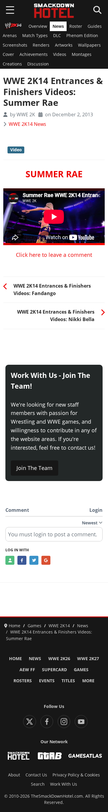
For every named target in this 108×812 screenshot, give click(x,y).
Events (47, 680)
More (88, 680)
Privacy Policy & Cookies (76, 775)
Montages (82, 54)
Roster (75, 26)
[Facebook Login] (21, 560)
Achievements (34, 54)
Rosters (23, 680)
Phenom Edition (82, 35)
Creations (12, 64)
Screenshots (15, 45)
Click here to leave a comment (54, 254)
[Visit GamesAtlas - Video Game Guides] (85, 755)
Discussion (38, 64)
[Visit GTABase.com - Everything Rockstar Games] (50, 755)
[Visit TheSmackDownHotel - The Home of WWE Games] (19, 755)
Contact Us (36, 775)
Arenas (10, 35)
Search (38, 784)
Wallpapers (89, 45)
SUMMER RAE (54, 174)
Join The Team (34, 467)
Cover (8, 54)
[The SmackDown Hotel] (54, 11)
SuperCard (54, 669)
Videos (59, 54)
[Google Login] (45, 560)
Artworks (64, 45)
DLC (57, 35)
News (58, 26)
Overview (37, 26)
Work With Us (63, 784)
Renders (41, 45)
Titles (68, 680)
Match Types (35, 35)
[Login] (9, 560)
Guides (95, 26)
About (14, 775)
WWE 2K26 (59, 658)
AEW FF (27, 669)
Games (81, 669)
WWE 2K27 (88, 658)
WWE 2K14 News (27, 124)
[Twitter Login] (33, 560)
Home (15, 658)
